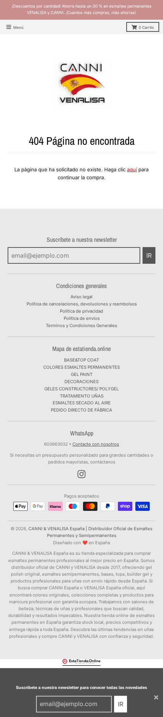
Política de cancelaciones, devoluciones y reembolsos (82, 304)
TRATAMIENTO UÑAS (81, 396)
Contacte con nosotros (95, 444)
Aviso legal (81, 296)
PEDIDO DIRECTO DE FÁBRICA (81, 410)
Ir (120, 704)
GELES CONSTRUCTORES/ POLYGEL (81, 388)
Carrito (146, 27)
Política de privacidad (81, 311)
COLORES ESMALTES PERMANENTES (81, 367)
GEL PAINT (81, 374)
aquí (132, 169)
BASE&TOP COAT (81, 360)
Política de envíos (82, 318)
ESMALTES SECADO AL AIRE (82, 402)
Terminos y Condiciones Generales (81, 325)
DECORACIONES (81, 381)
